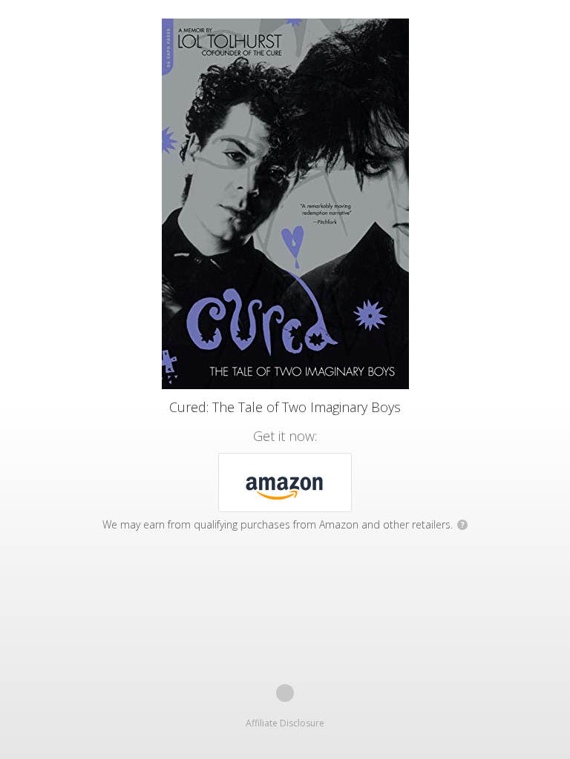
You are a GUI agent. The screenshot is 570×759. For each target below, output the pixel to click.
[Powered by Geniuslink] (285, 693)
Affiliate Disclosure (285, 723)
